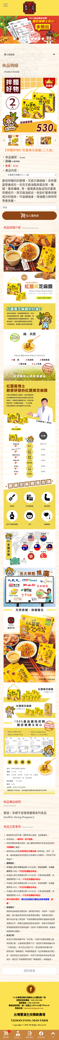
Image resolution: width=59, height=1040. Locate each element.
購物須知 (29, 1037)
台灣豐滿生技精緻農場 (29, 8)
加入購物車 (32, 215)
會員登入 (17, 1037)
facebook (31, 989)
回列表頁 (29, 970)
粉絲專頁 (41, 1037)
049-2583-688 (36, 1000)
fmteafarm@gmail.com (33, 1008)
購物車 (6, 1034)
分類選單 (10, 55)
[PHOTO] (29, 105)
